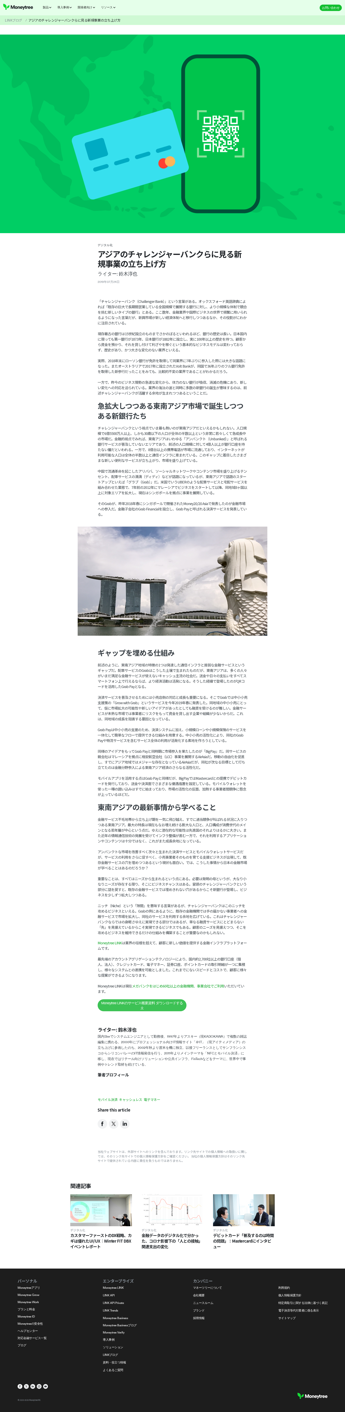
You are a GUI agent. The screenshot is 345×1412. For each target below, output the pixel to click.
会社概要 (199, 1295)
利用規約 (284, 1288)
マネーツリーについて (207, 1288)
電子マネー (152, 1099)
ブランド (199, 1310)
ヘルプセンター (28, 1331)
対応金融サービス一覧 (32, 1338)
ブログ (22, 1345)
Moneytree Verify (113, 1332)
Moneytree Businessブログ (120, 1325)
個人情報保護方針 (289, 1295)
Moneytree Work (28, 1302)
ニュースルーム (203, 1303)
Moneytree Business (115, 1318)
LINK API (108, 1295)
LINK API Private (113, 1303)
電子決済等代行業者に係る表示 (298, 1310)
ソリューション (113, 1347)
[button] (48, 7)
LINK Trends (110, 1310)
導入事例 (108, 1339)
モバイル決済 (107, 1099)
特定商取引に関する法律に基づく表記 (303, 1303)
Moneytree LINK (110, 942)
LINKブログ (13, 20)
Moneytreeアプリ (29, 1288)
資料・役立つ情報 (114, 1362)
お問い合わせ (330, 8)
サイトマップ (287, 1318)
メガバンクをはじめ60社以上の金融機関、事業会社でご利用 (178, 985)
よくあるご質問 (113, 1370)
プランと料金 (26, 1309)
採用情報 (199, 1318)
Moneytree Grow (28, 1295)
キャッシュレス (130, 1099)
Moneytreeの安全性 (30, 1323)
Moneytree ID (26, 1316)
